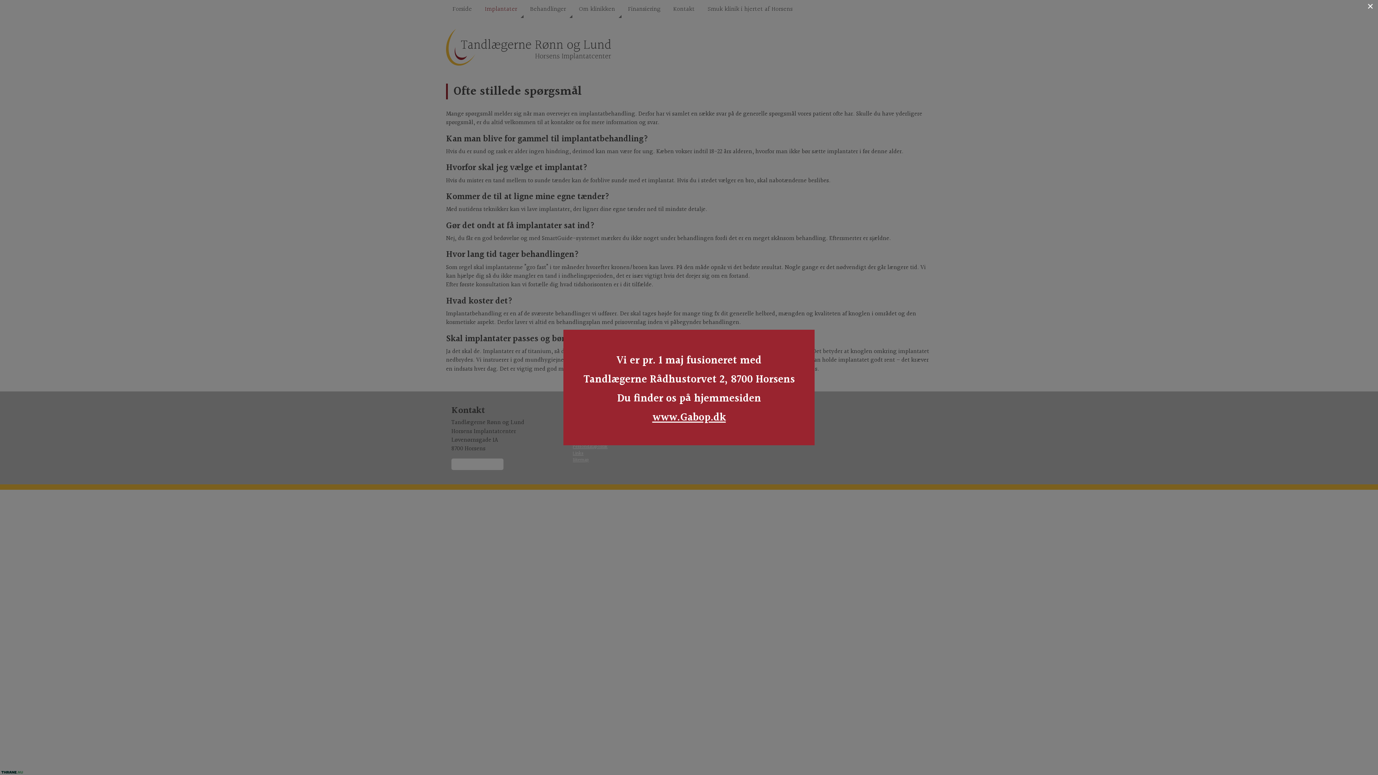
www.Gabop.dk (689, 417)
